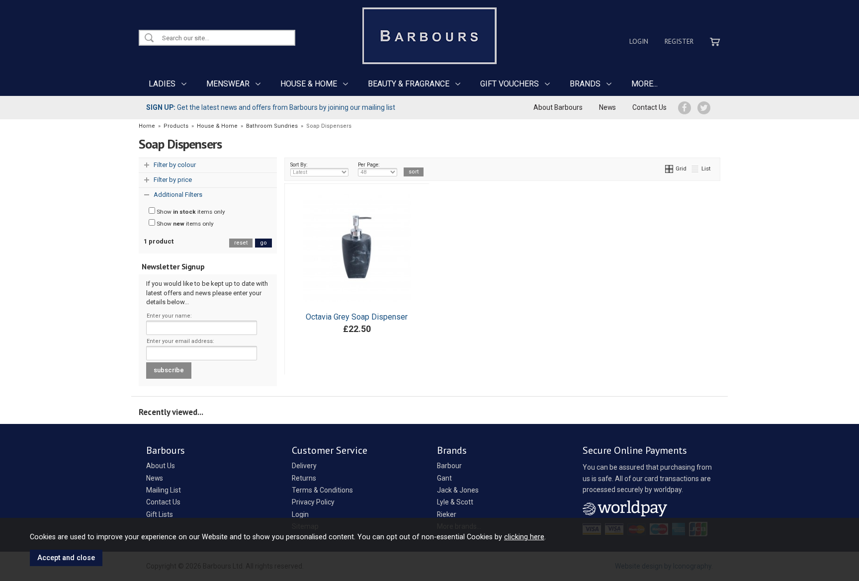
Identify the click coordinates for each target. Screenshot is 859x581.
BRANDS (585, 83)
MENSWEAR (228, 83)
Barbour (449, 466)
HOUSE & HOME (308, 83)
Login (638, 41)
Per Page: (369, 165)
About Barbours (558, 107)
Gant (444, 478)
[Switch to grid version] (669, 168)
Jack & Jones (458, 490)
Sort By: (299, 165)
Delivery (304, 466)
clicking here (524, 537)
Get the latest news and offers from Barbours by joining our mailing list (270, 107)
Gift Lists (159, 514)
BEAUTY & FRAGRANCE (408, 83)
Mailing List (163, 490)
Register (679, 41)
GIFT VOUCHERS (509, 83)
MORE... (644, 83)
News (607, 107)
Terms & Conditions (322, 490)
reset (241, 243)
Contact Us (649, 107)
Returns (304, 478)
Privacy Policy (313, 502)
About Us (160, 466)
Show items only (190, 211)
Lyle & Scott (455, 502)
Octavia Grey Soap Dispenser (357, 317)
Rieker (446, 514)
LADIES (162, 83)
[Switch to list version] (695, 168)
